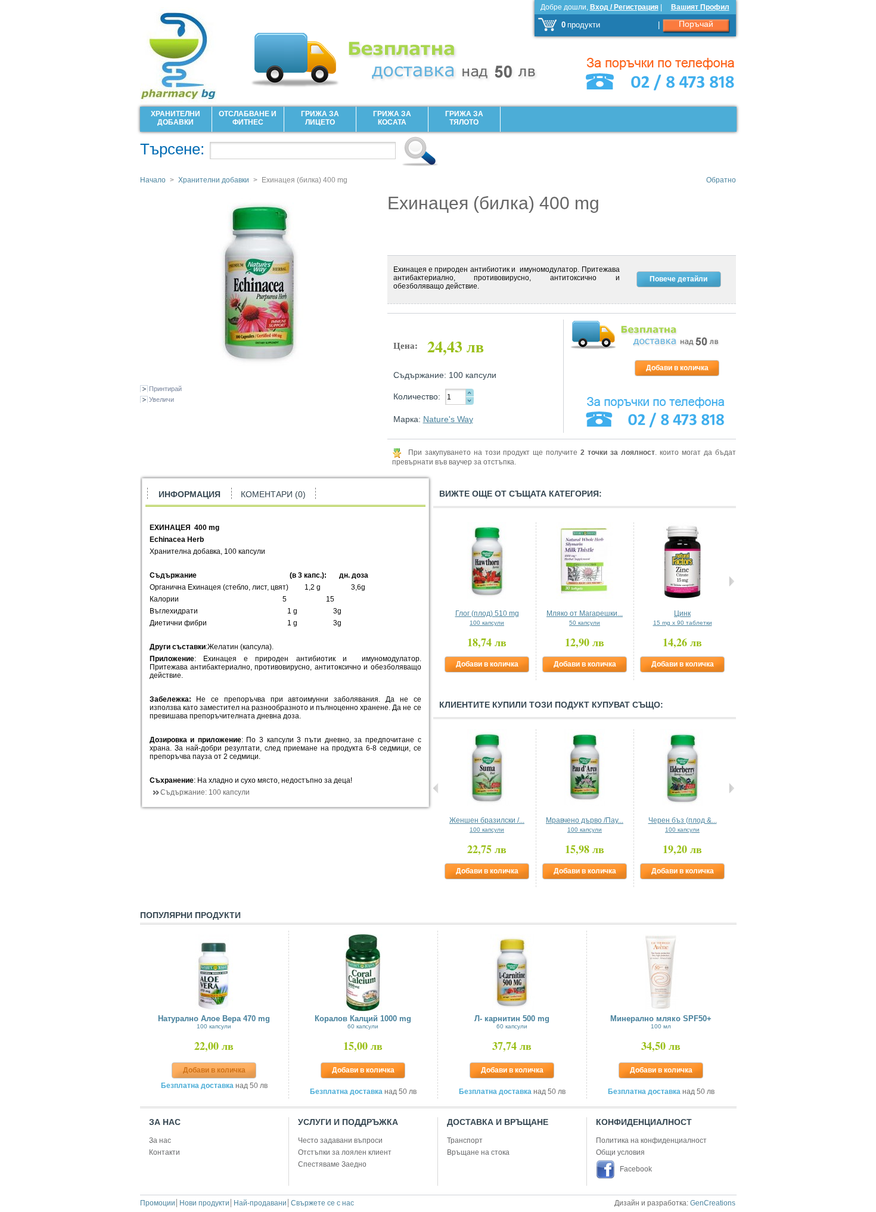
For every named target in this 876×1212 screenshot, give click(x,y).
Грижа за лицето (320, 118)
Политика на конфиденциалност (651, 1140)
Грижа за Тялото (464, 118)
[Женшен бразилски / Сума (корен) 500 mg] (487, 767)
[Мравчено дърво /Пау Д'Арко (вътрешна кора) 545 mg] (584, 767)
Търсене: (172, 149)
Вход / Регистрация (624, 7)
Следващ (731, 581)
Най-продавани (260, 1203)
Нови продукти (204, 1203)
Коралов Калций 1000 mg (363, 1022)
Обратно (721, 180)
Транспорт (465, 1140)
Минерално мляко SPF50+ (661, 1022)
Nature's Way (448, 419)
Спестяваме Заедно (332, 1164)
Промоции (157, 1203)
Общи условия (620, 1152)
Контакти (164, 1152)
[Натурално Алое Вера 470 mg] (214, 972)
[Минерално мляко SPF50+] (661, 972)
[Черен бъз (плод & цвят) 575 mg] (682, 767)
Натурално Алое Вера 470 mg (214, 1022)
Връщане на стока (478, 1152)
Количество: (416, 396)
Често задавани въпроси (340, 1140)
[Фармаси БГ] (193, 52)
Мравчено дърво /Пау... (584, 824)
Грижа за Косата (392, 118)
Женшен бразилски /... (486, 824)
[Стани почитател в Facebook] (607, 1169)
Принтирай (165, 388)
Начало (153, 180)
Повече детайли (678, 279)
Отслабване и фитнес (248, 118)
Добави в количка (487, 664)
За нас (160, 1140)
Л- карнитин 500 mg (511, 1022)
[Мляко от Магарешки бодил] (584, 560)
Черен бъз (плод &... (682, 824)
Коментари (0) (273, 494)
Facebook (636, 1169)
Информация (189, 494)
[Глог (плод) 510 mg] (487, 560)
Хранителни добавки (175, 118)
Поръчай (696, 24)
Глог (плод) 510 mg (487, 617)
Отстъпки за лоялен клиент (345, 1152)
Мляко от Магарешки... (584, 617)
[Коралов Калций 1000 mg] (363, 972)
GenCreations (712, 1203)
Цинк (682, 617)
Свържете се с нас (322, 1203)
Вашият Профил (700, 7)
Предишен (436, 581)
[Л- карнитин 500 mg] (512, 972)
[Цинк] (682, 560)
